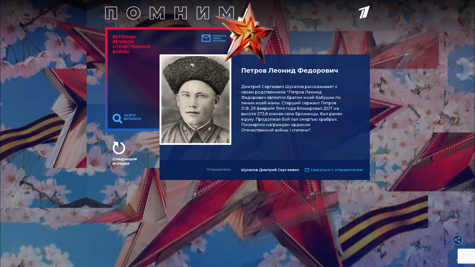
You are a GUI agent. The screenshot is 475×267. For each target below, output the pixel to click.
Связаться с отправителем (336, 170)
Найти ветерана (132, 117)
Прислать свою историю (219, 38)
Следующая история (125, 161)
